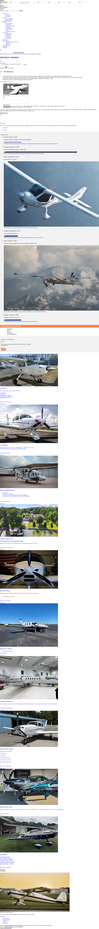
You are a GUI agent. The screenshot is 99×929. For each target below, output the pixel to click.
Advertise (5, 921)
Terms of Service (7, 919)
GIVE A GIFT (9, 332)
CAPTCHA (3, 348)
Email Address (4, 345)
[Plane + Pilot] (5, 2)
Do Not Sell (5, 923)
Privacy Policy (6, 918)
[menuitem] (51, 14)
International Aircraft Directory (24, 54)
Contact (4, 922)
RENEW (8, 330)
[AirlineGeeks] (32, 2)
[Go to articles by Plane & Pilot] (49, 61)
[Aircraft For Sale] (43, 2)
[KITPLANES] (53, 2)
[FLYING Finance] (74, 2)
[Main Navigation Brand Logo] (5, 7)
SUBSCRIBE (9, 329)
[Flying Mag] (15, 2)
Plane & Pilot (3, 63)
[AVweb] (24, 2)
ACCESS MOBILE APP (12, 334)
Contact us (9, 81)
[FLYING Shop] (5, 4)
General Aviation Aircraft (11, 54)
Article (4, 54)
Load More (3, 870)
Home (1, 54)
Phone (2, 341)
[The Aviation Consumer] (63, 2)
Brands (2, 0)
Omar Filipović (10, 68)
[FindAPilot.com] (84, 2)
